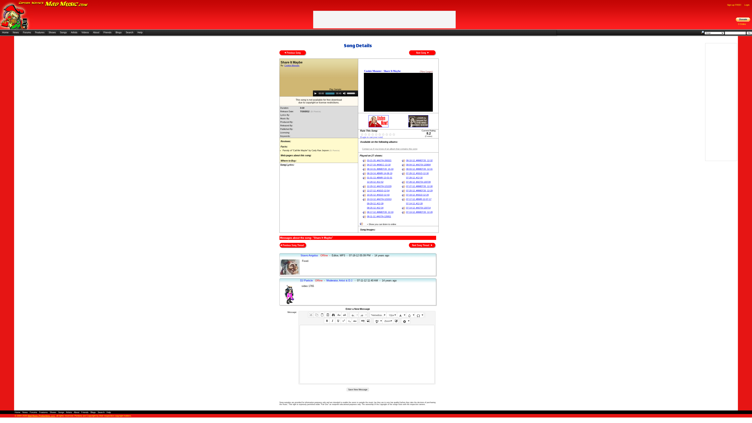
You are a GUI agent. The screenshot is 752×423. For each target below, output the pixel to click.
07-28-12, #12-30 (414, 177)
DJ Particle (306, 280)
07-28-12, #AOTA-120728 (418, 182)
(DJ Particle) (315, 112)
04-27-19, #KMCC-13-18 (378, 165)
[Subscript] (349, 321)
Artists (74, 32)
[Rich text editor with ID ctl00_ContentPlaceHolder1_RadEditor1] (367, 354)
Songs (63, 32)
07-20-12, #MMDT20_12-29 (419, 190)
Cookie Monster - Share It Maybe (382, 71)
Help (140, 32)
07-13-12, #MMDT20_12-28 (419, 212)
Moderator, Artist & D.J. (339, 280)
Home (5, 32)
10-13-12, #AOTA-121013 (379, 199)
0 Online (742, 24)
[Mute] (344, 93)
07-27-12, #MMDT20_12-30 (419, 186)
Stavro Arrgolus (309, 255)
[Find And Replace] (333, 314)
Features (39, 32)
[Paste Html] (327, 314)
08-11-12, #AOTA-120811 (379, 216)
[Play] (315, 93)
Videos (85, 32)
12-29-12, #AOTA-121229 (379, 186)
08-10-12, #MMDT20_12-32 (419, 160)
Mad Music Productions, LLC (41, 416)
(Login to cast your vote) (371, 137)
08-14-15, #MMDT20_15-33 (380, 169)
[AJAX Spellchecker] (378, 321)
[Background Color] (410, 315)
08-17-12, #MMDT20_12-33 (380, 212)
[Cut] (311, 314)
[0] (362, 134)
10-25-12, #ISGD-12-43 (378, 195)
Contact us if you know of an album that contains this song (389, 149)
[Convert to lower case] (338, 314)
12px (391, 315)
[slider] (352, 93)
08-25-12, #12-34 (375, 208)
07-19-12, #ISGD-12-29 (417, 195)
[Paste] (321, 314)
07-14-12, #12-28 (414, 203)
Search (129, 32)
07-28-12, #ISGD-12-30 (417, 173)
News (16, 32)
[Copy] (316, 314)
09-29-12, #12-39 (375, 203)
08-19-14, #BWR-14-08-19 (379, 173)
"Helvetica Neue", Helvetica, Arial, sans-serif (378, 315)
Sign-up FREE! (734, 5)
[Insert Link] (362, 321)
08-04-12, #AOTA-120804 (418, 165)
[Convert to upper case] (344, 314)
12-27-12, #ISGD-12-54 (378, 190)
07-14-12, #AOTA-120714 (418, 208)
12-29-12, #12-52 (375, 182)
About (96, 32)
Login (746, 5)
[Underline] (338, 321)
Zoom (387, 321)
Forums (27, 32)
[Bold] (326, 321)
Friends (107, 32)
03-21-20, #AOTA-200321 (379, 160)
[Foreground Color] (401, 315)
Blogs (119, 32)
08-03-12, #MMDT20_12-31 (419, 169)
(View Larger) (426, 71)
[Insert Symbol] (419, 315)
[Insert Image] (368, 321)
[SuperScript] (343, 321)
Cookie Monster (291, 65)
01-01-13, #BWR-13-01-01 (379, 177)
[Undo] (354, 314)
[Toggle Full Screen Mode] (396, 321)
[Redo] (363, 314)
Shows (52, 32)
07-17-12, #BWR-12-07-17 (418, 199)
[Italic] (332, 321)
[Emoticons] (405, 321)
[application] (335, 93)
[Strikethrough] (354, 321)
